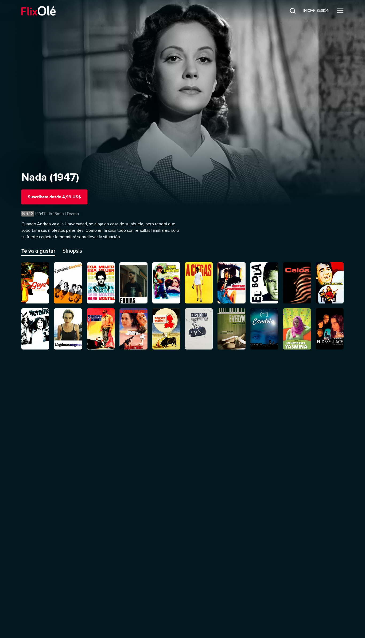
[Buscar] (288, 10)
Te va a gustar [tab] (38, 251)
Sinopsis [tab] (72, 251)
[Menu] (340, 10)
